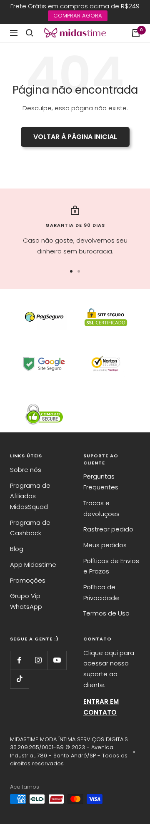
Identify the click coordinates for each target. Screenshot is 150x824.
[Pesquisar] (29, 33)
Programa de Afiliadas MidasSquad (30, 496)
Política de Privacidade (101, 592)
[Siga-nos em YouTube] (57, 660)
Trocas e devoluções (101, 508)
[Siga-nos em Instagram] (38, 660)
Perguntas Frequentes (100, 481)
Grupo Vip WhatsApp (26, 601)
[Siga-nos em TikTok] (19, 679)
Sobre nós (25, 469)
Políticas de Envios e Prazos (111, 566)
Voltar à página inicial (75, 136)
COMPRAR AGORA (77, 16)
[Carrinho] (136, 33)
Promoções (27, 580)
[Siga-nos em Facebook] (19, 660)
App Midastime (33, 564)
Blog (16, 548)
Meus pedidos (105, 545)
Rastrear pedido (108, 529)
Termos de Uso (106, 613)
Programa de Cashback (30, 528)
